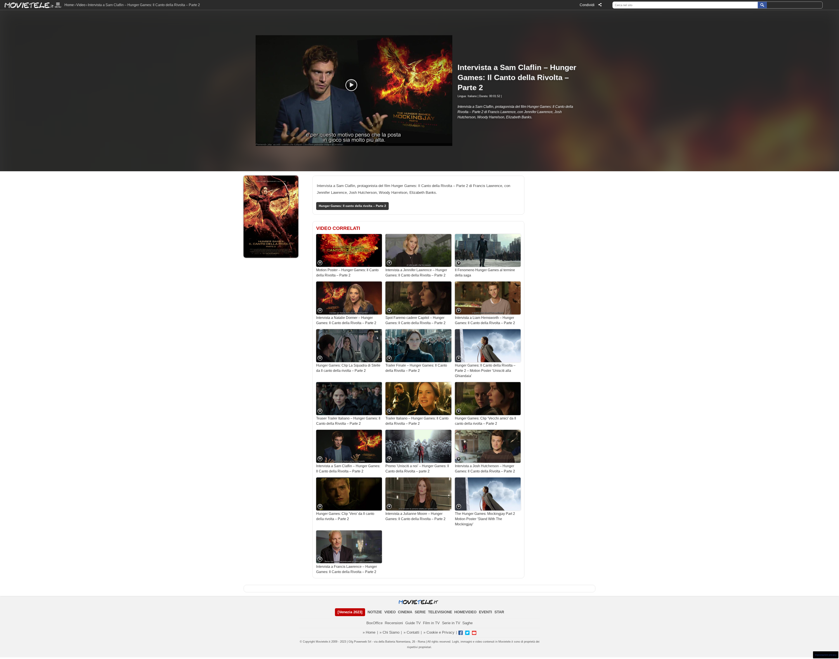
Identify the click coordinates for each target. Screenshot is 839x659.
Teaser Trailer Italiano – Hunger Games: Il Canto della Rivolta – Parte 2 (348, 420)
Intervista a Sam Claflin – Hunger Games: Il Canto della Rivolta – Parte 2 (348, 468)
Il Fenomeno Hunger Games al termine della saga (485, 272)
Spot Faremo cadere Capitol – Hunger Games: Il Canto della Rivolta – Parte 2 (415, 320)
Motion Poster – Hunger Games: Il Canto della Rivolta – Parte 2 (347, 272)
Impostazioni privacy (826, 655)
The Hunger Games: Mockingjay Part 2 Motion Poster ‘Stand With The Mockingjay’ (485, 519)
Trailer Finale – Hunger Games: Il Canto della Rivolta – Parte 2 (416, 368)
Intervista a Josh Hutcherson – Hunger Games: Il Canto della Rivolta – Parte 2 (485, 468)
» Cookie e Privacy (438, 632)
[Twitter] (467, 633)
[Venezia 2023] (350, 612)
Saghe (467, 623)
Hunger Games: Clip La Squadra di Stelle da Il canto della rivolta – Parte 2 (348, 368)
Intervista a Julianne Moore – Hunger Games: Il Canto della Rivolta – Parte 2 (415, 516)
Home (69, 5)
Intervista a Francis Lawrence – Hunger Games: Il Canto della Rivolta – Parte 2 (346, 569)
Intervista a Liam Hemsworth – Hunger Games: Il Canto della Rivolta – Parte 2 (485, 320)
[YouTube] (474, 633)
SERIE (420, 612)
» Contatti (411, 632)
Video (80, 5)
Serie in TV (451, 623)
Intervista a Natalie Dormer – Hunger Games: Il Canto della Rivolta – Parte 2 (346, 320)
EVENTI (485, 612)
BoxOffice (374, 623)
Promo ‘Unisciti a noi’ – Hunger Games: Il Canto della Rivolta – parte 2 (417, 468)
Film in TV (431, 623)
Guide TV (413, 623)
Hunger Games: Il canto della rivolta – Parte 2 (352, 206)
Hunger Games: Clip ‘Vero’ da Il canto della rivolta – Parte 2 (345, 516)
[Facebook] (460, 633)
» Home (369, 632)
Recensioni (394, 623)
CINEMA (405, 612)
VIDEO (390, 612)
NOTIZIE (374, 612)
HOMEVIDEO (465, 612)
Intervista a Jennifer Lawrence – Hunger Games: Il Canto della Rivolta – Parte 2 (416, 272)
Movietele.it (27, 5)
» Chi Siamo (389, 632)
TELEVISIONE (440, 612)
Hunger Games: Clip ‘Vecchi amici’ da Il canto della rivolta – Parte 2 (485, 420)
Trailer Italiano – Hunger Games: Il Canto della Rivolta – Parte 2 (417, 420)
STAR (499, 612)
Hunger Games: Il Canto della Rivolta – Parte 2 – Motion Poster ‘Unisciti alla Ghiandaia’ (485, 371)
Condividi (587, 5)
